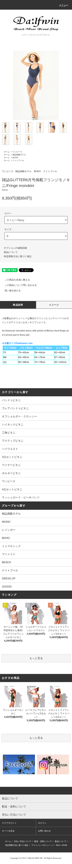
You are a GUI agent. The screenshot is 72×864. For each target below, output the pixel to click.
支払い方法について (22, 841)
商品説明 (18, 304)
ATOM (64, 845)
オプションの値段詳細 (15, 248)
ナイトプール (18, 160)
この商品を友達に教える (17, 279)
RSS (58, 845)
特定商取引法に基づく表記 (17, 256)
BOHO (15, 157)
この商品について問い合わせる (21, 285)
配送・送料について (43, 841)
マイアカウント (9, 823)
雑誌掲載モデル (19, 155)
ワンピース (17, 152)
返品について (11, 252)
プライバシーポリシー (40, 845)
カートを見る (8, 831)
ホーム (7, 152)
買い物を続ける (13, 290)
